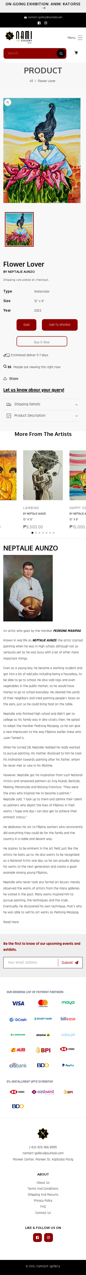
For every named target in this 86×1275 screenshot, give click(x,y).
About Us (43, 1182)
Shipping (9, 280)
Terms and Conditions (43, 1188)
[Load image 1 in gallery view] (19, 229)
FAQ (43, 1206)
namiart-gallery (48, 1266)
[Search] (61, 53)
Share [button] (13, 378)
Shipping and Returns (43, 1194)
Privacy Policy (43, 1200)
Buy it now (42, 342)
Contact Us (43, 1213)
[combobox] (35, 53)
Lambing (31, 508)
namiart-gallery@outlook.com (43, 1153)
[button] (80, 37)
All (31, 81)
